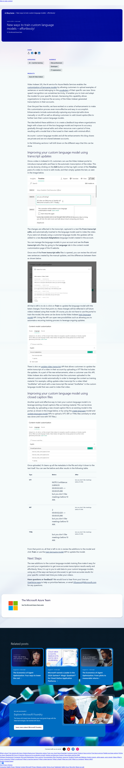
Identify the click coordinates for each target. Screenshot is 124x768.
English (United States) (6, 761)
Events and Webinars (80, 757)
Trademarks (57, 767)
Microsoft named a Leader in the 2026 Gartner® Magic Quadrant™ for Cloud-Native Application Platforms (62, 677)
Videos (115, 757)
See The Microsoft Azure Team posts (33, 605)
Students (71, 757)
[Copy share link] (29, 53)
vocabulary (64, 90)
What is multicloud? (17, 759)
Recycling (72, 767)
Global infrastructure (29, 753)
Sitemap (17, 767)
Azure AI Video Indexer (36, 77)
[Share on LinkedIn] (39, 53)
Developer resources (62, 757)
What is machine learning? (31, 759)
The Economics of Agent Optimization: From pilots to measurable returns (94, 675)
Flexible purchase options (110, 753)
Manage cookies (41, 767)
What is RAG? (89, 759)
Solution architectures (52, 755)
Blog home (10, 13)
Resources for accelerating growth (35, 755)
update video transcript (51, 366)
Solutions (22, 755)
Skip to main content (6, 1)
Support (61, 755)
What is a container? (78, 759)
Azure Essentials (62, 753)
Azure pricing (87, 753)
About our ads (80, 767)
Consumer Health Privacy (7, 767)
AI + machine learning (36, 63)
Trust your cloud (52, 753)
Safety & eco (65, 767)
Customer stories (72, 753)
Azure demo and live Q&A (72, 755)
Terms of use (50, 767)
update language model (38, 414)
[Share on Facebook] (32, 53)
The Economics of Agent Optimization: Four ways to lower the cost (27, 675)
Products (80, 753)
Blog (54, 757)
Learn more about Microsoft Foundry (28, 727)
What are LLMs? (67, 759)
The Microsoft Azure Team (15, 32)
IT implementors (56, 70)
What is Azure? (4, 753)
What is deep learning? (46, 759)
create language (79, 411)
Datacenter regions (41, 753)
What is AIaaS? (57, 759)
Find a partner (39, 757)
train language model (55, 552)
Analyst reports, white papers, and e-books (99, 757)
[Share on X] (35, 53)
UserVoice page (34, 582)
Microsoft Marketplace (27, 757)
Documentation (48, 757)
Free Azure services (97, 753)
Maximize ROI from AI (12, 755)
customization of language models (42, 87)
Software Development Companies (10, 757)
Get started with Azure (16, 753)
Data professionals (56, 63)
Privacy (34, 767)
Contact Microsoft (26, 767)
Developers (54, 66)
